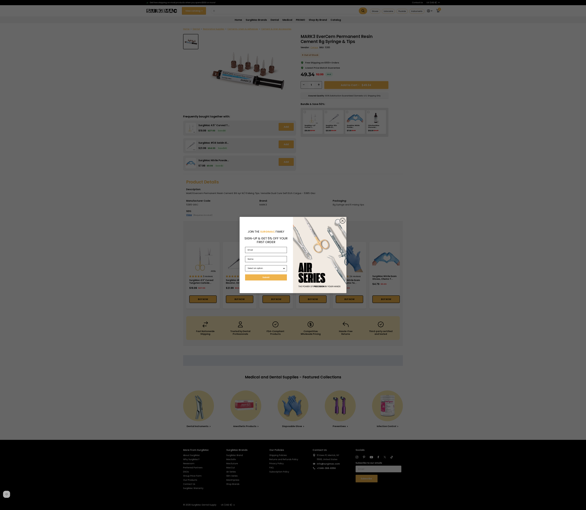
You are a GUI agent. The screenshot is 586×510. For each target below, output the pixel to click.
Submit (265, 277)
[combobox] (265, 268)
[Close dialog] (342, 220)
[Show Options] (284, 268)
